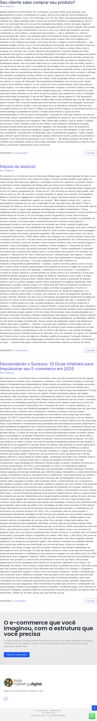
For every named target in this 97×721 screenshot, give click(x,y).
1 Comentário (19, 601)
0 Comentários (21, 153)
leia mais (90, 153)
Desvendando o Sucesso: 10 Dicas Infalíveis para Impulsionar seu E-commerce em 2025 (46, 366)
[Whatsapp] (6, 699)
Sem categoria (7, 6)
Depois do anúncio (17, 166)
